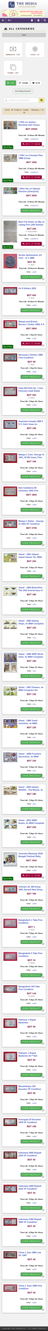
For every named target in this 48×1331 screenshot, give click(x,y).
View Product (31, 210)
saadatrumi (34, 139)
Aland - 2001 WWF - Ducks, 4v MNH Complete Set (31, 823)
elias (34, 571)
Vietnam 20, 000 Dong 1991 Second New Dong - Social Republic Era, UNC (31, 890)
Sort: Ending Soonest (22, 91)
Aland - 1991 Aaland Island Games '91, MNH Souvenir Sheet (30, 557)
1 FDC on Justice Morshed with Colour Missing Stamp (29, 125)
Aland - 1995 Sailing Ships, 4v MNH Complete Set (31, 624)
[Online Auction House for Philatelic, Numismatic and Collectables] (23, 4)
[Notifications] (32, 20)
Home (24, 35)
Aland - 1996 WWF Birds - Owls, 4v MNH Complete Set (31, 657)
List (12, 83)
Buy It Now (32, 144)
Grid (38, 83)
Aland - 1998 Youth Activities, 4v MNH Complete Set (28, 723)
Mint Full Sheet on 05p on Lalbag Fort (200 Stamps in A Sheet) (31, 225)
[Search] (45, 20)
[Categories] (10, 20)
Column (25, 83)
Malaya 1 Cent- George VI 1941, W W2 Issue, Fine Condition (31, 457)
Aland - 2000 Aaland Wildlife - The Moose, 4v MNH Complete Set (30, 790)
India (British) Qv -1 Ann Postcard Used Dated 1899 (30, 391)
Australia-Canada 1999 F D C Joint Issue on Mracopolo (30, 424)
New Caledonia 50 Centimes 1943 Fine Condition (28, 491)
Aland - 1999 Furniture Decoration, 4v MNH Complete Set (29, 757)
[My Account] (38, 20)
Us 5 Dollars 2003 (27, 288)
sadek (34, 272)
